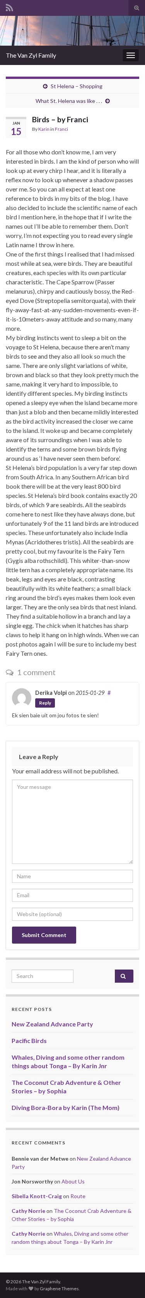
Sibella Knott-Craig (37, 1196)
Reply (45, 703)
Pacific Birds (29, 1040)
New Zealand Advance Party (52, 1024)
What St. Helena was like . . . (69, 100)
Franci (61, 129)
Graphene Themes (59, 1288)
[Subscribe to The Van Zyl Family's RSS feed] (9, 6)
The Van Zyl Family (31, 55)
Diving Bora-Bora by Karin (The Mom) (65, 1107)
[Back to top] (127, 1280)
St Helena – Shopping (76, 86)
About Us (73, 1181)
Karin (43, 129)
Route (77, 1196)
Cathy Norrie (28, 1210)
